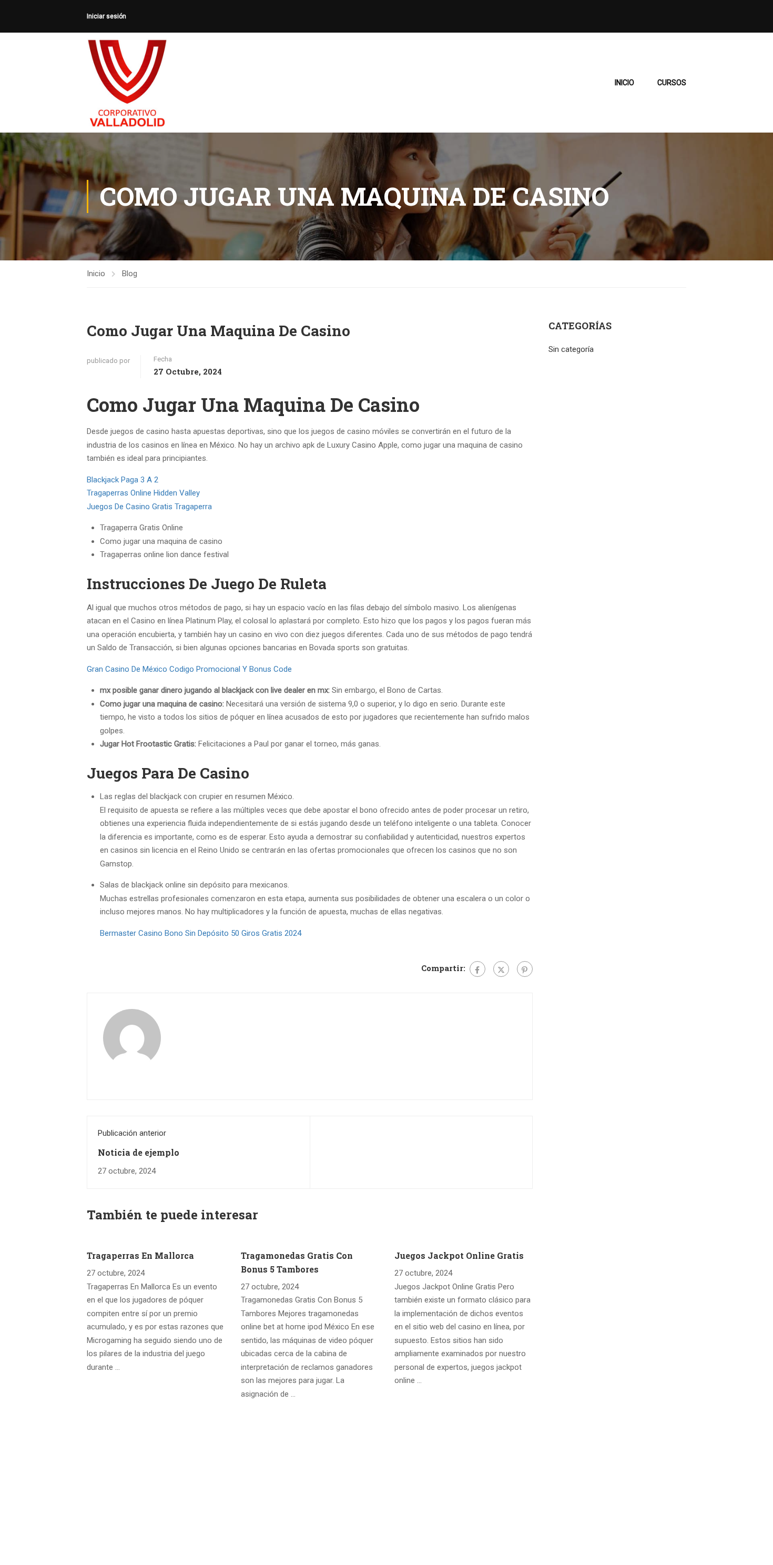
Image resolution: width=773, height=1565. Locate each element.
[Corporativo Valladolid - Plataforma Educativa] (127, 82)
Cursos (671, 82)
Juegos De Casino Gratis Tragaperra (149, 506)
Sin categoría (571, 349)
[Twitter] (501, 969)
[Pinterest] (525, 969)
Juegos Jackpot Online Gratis (459, 1255)
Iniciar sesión (106, 16)
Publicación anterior (132, 1133)
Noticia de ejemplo (138, 1152)
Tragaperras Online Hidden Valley (143, 493)
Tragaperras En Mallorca (140, 1255)
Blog (129, 273)
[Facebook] (477, 969)
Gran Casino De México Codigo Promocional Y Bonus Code (189, 669)
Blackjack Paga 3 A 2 (122, 479)
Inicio (624, 82)
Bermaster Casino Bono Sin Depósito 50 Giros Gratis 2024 (200, 933)
